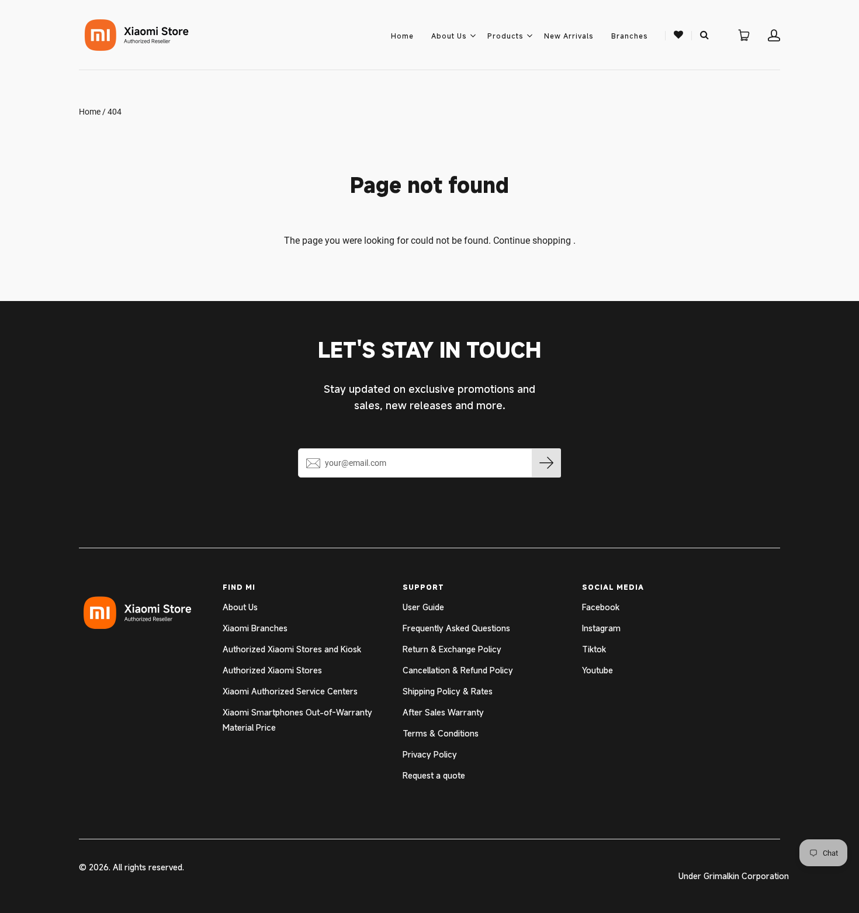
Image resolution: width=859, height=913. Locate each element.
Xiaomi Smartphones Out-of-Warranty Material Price (297, 720)
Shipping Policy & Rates (448, 691)
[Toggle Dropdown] (473, 35)
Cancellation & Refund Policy (458, 670)
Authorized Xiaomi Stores (272, 670)
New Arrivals (569, 35)
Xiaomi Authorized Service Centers (290, 691)
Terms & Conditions (441, 733)
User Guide (423, 607)
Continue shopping (532, 240)
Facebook (600, 607)
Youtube (597, 670)
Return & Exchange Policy (452, 649)
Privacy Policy (430, 754)
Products (505, 35)
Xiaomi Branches (255, 628)
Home (402, 35)
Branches (629, 35)
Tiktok (594, 649)
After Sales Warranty (443, 712)
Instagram (601, 628)
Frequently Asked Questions (456, 628)
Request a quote (434, 775)
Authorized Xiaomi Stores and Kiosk (292, 649)
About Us (449, 35)
